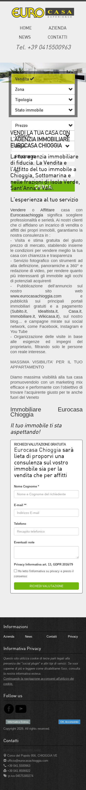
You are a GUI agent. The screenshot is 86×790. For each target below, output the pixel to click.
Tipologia (24, 99)
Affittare (47, 210)
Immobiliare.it (22, 316)
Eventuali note (24, 542)
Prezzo (22, 125)
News (25, 37)
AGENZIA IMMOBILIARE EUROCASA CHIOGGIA (40, 142)
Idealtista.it (48, 311)
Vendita (22, 78)
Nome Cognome (26, 486)
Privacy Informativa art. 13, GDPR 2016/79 (43, 564)
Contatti (57, 37)
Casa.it (75, 311)
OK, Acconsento (69, 721)
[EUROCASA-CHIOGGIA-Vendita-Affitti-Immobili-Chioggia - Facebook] (8, 708)
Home (26, 27)
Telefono (20, 523)
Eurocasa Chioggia (37, 449)
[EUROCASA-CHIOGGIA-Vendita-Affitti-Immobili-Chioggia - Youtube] (20, 708)
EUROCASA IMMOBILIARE (22, 750)
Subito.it (19, 311)
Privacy (73, 636)
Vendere (18, 210)
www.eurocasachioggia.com (35, 296)
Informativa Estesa (18, 721)
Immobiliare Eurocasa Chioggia (46, 412)
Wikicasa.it (48, 316)
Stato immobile (30, 109)
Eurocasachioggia (26, 215)
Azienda (58, 27)
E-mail (20, 505)
